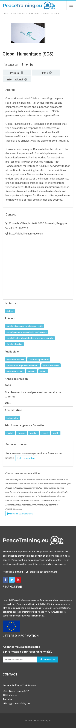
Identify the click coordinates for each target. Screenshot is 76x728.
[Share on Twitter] (26, 64)
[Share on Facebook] (22, 64)
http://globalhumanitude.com (26, 233)
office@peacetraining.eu (16, 703)
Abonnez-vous (47, 659)
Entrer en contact (26, 458)
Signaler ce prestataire (21, 513)
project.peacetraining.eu (43, 571)
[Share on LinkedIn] (31, 64)
